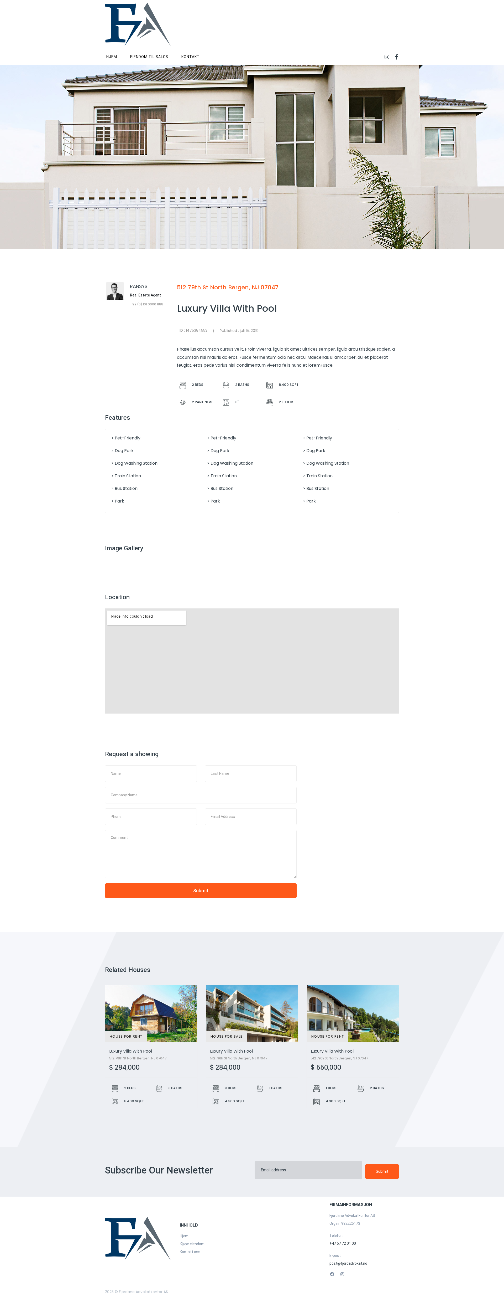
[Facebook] (331, 1274)
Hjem (111, 57)
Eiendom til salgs (149, 57)
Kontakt (190, 57)
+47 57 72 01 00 (342, 1243)
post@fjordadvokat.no (348, 1263)
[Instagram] (387, 57)
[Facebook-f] (396, 57)
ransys (139, 286)
